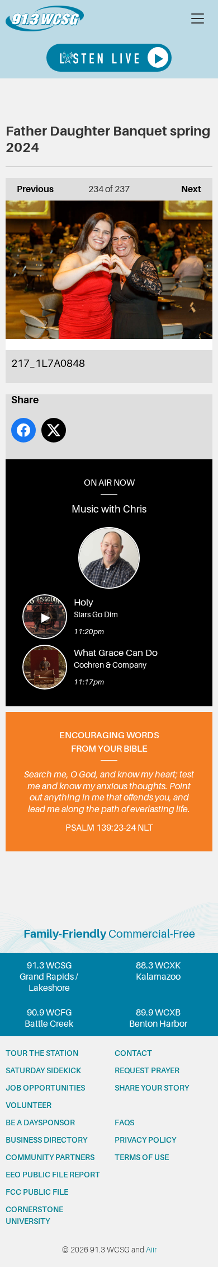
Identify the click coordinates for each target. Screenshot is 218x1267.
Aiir (151, 1249)
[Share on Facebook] (23, 430)
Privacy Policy (145, 1139)
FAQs (124, 1122)
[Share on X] (53, 430)
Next (185, 189)
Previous (30, 189)
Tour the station (42, 1053)
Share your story (152, 1087)
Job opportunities (45, 1087)
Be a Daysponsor (40, 1122)
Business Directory (46, 1139)
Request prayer (147, 1070)
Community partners (50, 1157)
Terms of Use (142, 1157)
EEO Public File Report (53, 1174)
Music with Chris (109, 509)
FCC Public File (37, 1191)
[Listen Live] (109, 58)
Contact (133, 1053)
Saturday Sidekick (43, 1070)
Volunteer (28, 1105)
